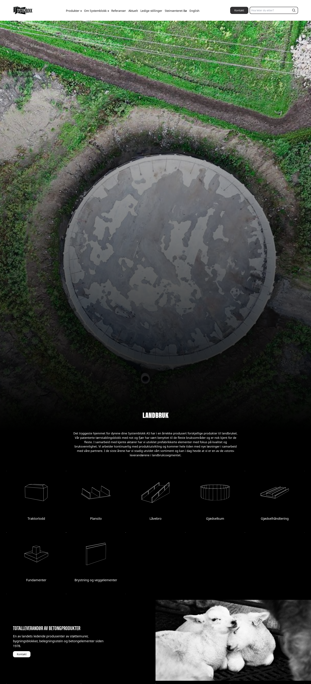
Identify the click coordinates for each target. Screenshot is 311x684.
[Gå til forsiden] (23, 10)
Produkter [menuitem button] (73, 11)
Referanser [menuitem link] (118, 11)
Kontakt (239, 10)
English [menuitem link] (194, 11)
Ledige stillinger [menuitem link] (151, 11)
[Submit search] (294, 10)
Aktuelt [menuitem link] (133, 11)
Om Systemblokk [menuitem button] (95, 11)
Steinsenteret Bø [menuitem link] (176, 11)
